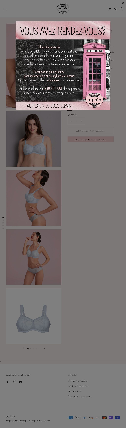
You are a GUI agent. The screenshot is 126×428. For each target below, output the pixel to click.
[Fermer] (123, 3)
